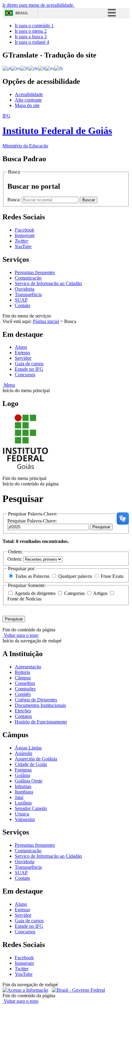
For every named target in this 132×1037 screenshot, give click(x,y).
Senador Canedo (31, 808)
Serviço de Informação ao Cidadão (48, 283)
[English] (16, 68)
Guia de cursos (29, 363)
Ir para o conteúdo (34, 25)
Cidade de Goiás (31, 764)
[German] (33, 68)
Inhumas (23, 786)
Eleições (23, 710)
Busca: (14, 199)
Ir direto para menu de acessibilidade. (38, 5)
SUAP (21, 300)
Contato (22, 305)
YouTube (24, 974)
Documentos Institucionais (40, 705)
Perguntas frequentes (35, 272)
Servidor (23, 358)
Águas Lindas (28, 747)
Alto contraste (28, 99)
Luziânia (23, 802)
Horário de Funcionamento (41, 721)
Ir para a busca (31, 36)
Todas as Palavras (32, 576)
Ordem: (15, 559)
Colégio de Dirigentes (36, 699)
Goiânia (22, 775)
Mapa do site (27, 105)
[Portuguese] (6, 68)
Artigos (100, 593)
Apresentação (28, 666)
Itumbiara (24, 791)
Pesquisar (101, 527)
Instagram (24, 963)
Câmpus (23, 677)
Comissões (25, 688)
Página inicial (46, 321)
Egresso (22, 352)
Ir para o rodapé (32, 42)
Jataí (19, 797)
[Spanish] (49, 68)
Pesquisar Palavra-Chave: (32, 520)
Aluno (21, 347)
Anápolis (23, 753)
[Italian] (41, 68)
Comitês (23, 694)
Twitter (22, 968)
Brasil (21, 13)
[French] (25, 68)
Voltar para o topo (20, 635)
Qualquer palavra (75, 576)
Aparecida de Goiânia (36, 758)
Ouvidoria (24, 289)
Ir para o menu (31, 31)
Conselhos (25, 683)
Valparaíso (25, 819)
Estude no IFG (29, 369)
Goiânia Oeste (28, 780)
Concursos (25, 374)
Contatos (23, 716)
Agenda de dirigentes (35, 593)
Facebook (24, 957)
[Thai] (58, 68)
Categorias (74, 593)
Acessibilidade (29, 94)
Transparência (28, 294)
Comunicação (28, 278)
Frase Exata (111, 576)
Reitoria (22, 672)
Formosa (23, 769)
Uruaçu (22, 813)
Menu (8, 385)
